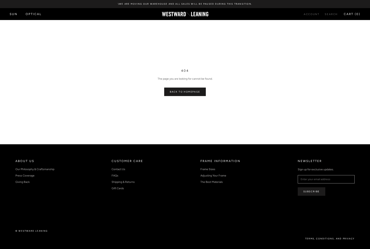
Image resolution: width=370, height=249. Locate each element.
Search (331, 14)
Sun (14, 14)
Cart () (352, 14)
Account (311, 14)
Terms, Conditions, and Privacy (330, 238)
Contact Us (118, 169)
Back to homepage (185, 91)
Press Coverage (24, 175)
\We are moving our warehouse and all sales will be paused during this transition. (185, 4)
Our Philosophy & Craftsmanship (34, 169)
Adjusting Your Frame (213, 175)
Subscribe (311, 191)
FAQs (115, 175)
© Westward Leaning (31, 231)
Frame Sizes (207, 169)
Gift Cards (118, 188)
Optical (34, 14)
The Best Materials (211, 182)
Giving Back (22, 182)
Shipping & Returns (123, 182)
